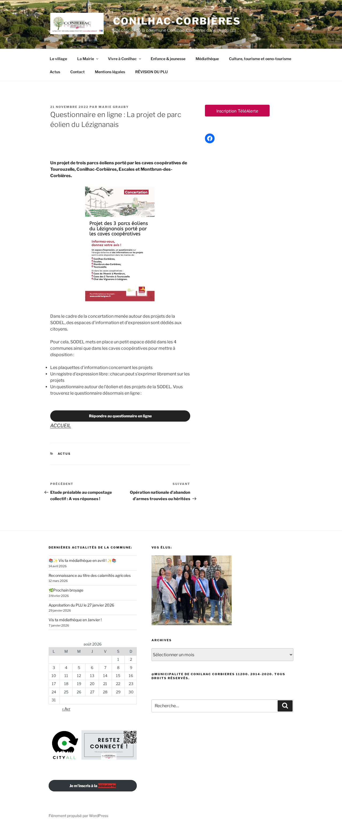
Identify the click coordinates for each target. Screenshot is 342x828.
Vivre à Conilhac (122, 58)
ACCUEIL (60, 425)
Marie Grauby (114, 107)
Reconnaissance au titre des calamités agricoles (90, 575)
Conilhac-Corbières (177, 21)
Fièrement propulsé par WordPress (78, 815)
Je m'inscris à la (92, 785)
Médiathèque (207, 58)
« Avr (66, 708)
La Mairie (85, 58)
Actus (55, 71)
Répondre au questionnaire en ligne (120, 416)
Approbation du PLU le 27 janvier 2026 (81, 605)
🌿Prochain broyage (66, 590)
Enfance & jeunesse (168, 58)
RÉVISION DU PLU (151, 71)
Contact (77, 71)
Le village (58, 58)
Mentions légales (110, 71)
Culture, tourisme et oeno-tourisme (260, 58)
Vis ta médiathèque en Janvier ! (75, 619)
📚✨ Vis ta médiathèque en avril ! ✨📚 (82, 560)
